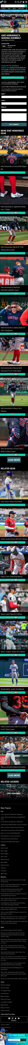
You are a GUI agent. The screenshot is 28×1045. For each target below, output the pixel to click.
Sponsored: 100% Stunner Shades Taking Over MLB (14, 978)
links (18, 12)
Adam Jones (4, 856)
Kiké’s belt (20, 70)
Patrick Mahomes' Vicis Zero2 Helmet (10, 836)
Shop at (10, 213)
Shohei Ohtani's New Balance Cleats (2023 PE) (12, 830)
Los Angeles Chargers (6, 1002)
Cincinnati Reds (5, 993)
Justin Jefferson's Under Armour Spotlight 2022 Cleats (13, 818)
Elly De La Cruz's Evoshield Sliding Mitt (10, 833)
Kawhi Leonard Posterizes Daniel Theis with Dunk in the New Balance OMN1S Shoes (14, 908)
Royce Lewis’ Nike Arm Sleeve (11, 614)
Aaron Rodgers (4, 853)
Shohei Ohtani (16, 11)
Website (3, 107)
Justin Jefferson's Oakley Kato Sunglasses (12, 814)
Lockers (3, 8)
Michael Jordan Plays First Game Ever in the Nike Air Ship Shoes (13, 880)
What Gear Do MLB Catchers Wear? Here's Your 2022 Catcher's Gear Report (13, 953)
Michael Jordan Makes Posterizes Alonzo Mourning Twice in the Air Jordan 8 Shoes (14, 922)
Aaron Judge (4, 851)
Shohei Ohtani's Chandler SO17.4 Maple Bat (12, 821)
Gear (9, 8)
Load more (14, 459)
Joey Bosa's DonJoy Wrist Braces (9, 839)
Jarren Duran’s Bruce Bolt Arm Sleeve (14, 539)
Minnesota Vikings (5, 985)
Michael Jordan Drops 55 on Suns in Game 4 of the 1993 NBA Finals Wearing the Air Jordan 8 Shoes (14, 917)
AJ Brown (3, 868)
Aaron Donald (4, 848)
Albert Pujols (4, 873)
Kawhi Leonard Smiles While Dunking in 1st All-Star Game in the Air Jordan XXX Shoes (14, 885)
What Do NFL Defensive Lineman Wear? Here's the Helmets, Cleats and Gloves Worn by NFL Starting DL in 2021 (14, 958)
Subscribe (21, 8)
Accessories (8, 84)
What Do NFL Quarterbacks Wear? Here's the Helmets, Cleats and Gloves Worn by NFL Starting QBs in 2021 (13, 947)
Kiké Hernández (12, 82)
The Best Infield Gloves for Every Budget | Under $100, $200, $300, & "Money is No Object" (13, 964)
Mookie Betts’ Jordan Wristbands (12, 689)
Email (3, 100)
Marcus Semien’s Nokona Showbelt (13, 767)
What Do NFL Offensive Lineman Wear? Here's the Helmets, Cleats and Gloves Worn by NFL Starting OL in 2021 (13, 941)
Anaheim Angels (5, 988)
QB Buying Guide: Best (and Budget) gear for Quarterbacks (12, 968)
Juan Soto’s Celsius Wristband (11, 501)
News (14, 8)
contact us (20, 1042)
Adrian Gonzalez (5, 865)
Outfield (4, 82)
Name (3, 94)
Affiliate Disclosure (5, 1027)
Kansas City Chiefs (5, 999)
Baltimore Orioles (5, 1007)
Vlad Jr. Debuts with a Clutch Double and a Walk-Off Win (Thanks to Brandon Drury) (14, 899)
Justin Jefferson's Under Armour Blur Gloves (12, 827)
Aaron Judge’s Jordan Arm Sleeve (13, 652)
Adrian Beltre (4, 862)
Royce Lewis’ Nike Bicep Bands (11, 577)
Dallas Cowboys (5, 996)
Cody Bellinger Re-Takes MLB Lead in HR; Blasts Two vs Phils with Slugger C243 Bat (13, 903)
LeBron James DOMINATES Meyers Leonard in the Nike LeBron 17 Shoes (13, 913)
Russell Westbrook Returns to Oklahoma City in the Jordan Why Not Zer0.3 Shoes (14, 894)
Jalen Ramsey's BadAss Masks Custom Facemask (14, 824)
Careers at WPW (5, 1024)
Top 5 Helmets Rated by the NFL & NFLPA (11, 930)
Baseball (15, 84)
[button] (23, 2)
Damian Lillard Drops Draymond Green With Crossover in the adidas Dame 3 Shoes (12, 890)
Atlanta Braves (4, 1005)
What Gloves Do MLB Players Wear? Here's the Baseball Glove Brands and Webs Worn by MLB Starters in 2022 (13, 934)
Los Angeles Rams (5, 990)
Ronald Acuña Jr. (5, 11)
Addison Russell (5, 859)
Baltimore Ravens (5, 1010)
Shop (12, 77)
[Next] (25, 23)
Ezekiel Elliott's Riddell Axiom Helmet (10, 841)
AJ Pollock (3, 870)
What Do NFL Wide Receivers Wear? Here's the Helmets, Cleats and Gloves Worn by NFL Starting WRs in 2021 (13, 974)
